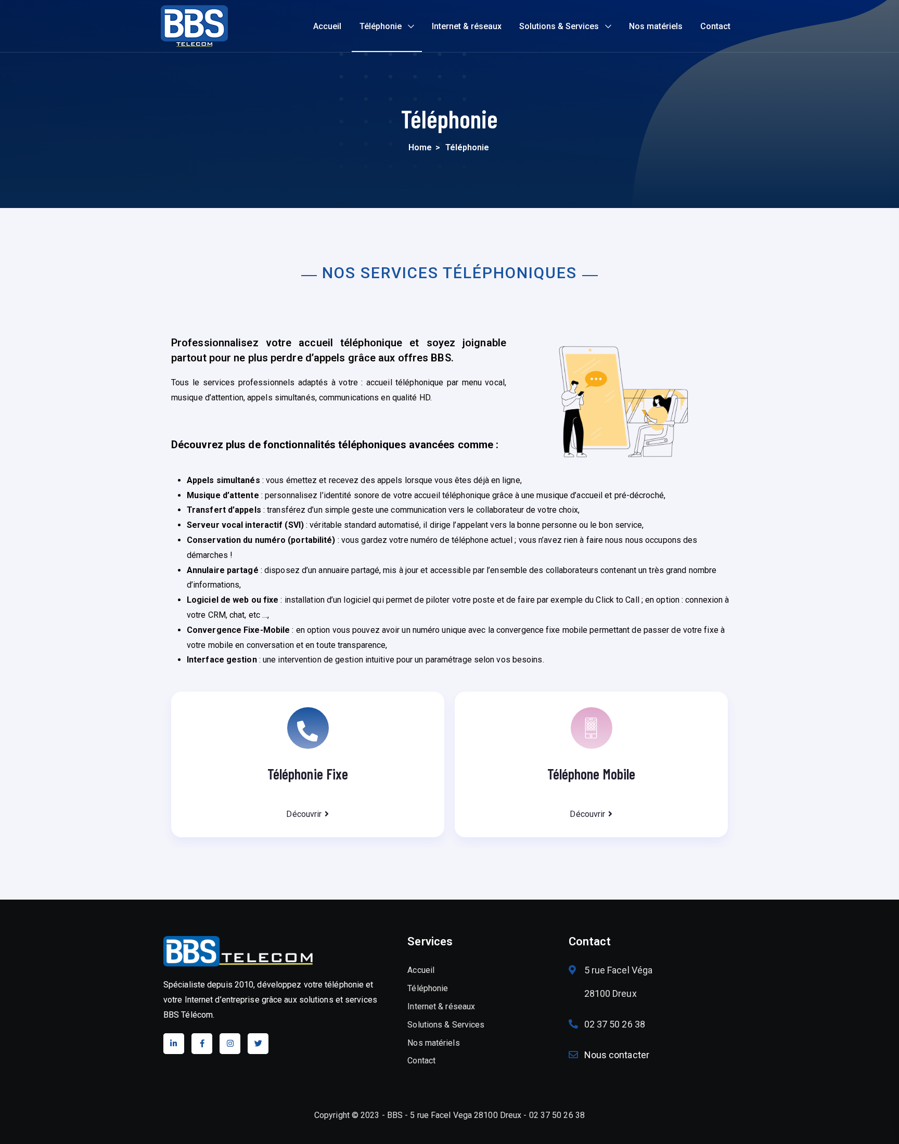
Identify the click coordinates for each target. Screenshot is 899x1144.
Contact (715, 26)
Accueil (327, 26)
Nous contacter (616, 1054)
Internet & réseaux (467, 26)
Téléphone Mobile (591, 774)
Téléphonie (380, 26)
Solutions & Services (559, 26)
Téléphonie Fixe (308, 774)
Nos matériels (656, 26)
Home (420, 147)
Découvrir (304, 814)
